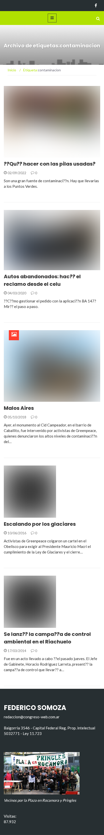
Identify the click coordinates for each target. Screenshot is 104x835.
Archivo (18, 399)
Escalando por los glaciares (40, 524)
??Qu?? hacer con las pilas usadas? (49, 163)
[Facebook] (95, 5)
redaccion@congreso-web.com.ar (32, 717)
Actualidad (21, 154)
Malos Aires (19, 408)
